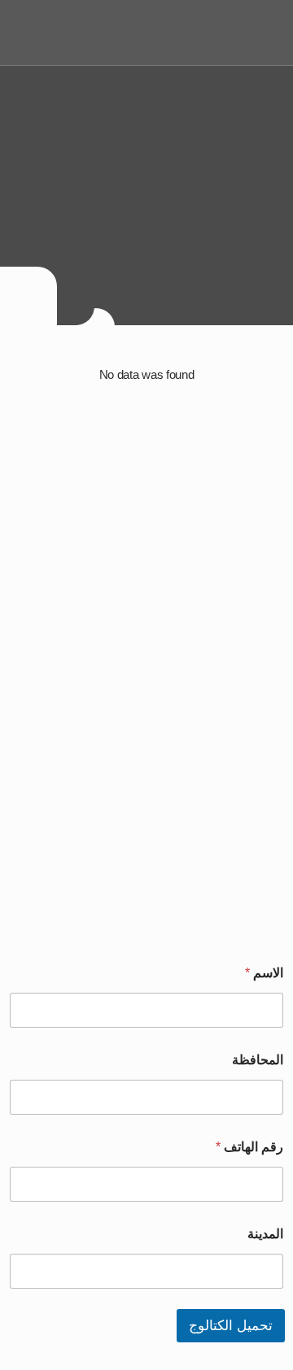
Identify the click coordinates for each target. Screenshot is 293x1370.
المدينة (265, 1234)
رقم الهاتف (249, 1147)
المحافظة (257, 1060)
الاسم (264, 973)
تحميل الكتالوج (231, 1325)
